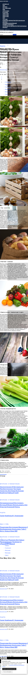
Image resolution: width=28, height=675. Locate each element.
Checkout (5, 6)
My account (5, 12)
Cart (4, 5)
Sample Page (6, 13)
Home (4, 9)
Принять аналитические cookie (9, 668)
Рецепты (7, 64)
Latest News (6, 11)
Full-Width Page (7, 8)
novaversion (3, 69)
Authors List (6, 4)
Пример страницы (8, 24)
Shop (4, 17)
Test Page (5, 19)
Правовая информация (10, 23)
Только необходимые (7, 671)
